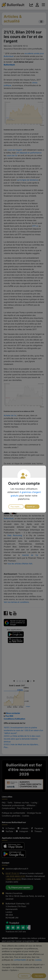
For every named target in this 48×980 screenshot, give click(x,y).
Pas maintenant (17, 506)
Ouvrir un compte (33, 506)
